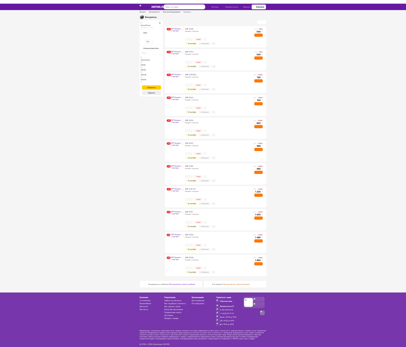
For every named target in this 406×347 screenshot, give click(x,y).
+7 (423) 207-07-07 (227, 313)
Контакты (144, 309)
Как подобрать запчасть (175, 303)
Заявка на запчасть (173, 300)
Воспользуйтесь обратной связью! (237, 284)
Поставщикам (198, 303)
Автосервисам (198, 300)
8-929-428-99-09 (226, 310)
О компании (145, 300)
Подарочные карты (172, 312)
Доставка (168, 315)
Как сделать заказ (172, 306)
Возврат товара (171, 318)
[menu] (159, 7)
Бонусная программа (173, 309)
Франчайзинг (145, 303)
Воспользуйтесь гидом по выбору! (182, 284)
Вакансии (144, 306)
